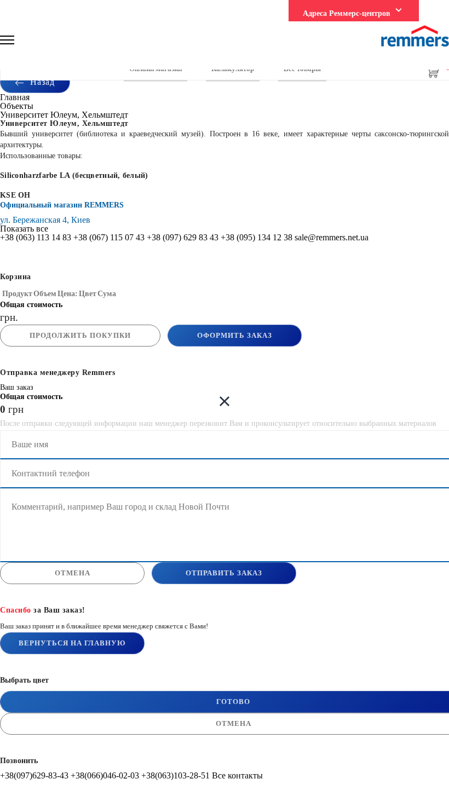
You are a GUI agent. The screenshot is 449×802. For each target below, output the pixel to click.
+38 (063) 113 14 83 (35, 237)
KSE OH (15, 195)
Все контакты (237, 775)
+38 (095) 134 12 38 (256, 237)
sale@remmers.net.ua (332, 237)
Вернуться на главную (72, 643)
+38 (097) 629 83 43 (182, 237)
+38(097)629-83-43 (34, 775)
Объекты (16, 106)
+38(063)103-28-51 (175, 775)
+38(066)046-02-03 (105, 775)
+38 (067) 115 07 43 (109, 237)
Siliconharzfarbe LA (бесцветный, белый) (74, 175)
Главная (15, 97)
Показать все (24, 228)
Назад (41, 81)
